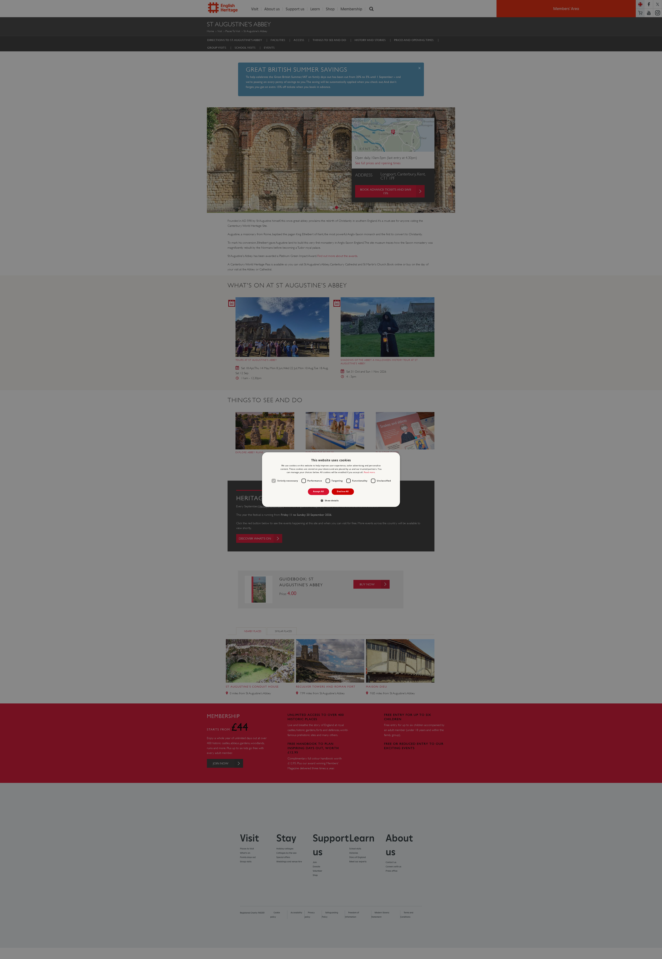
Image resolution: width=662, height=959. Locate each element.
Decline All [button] (343, 491)
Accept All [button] (318, 491)
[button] (331, 500)
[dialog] (331, 479)
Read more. (369, 472)
